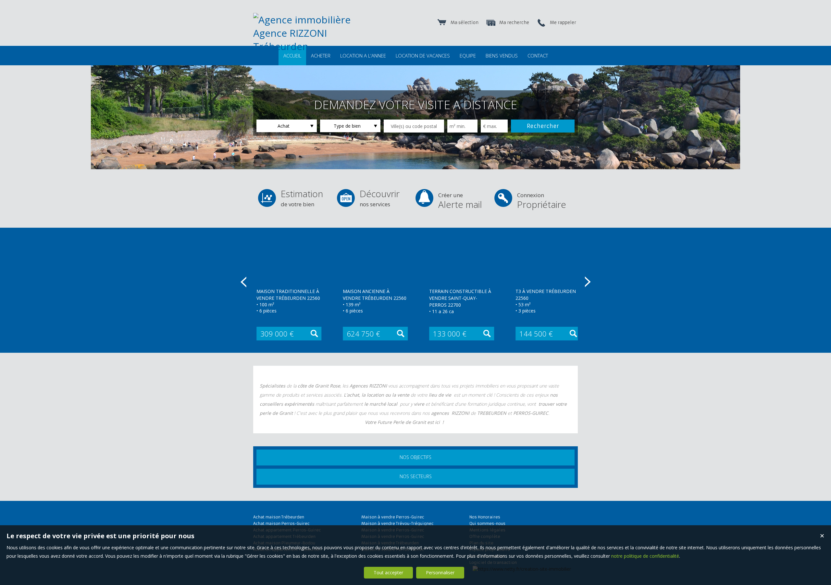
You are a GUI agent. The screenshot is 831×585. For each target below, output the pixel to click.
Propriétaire (541, 200)
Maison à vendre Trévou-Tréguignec (397, 523)
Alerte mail (460, 200)
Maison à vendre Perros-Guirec (392, 517)
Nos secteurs (416, 476)
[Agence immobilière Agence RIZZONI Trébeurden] (318, 46)
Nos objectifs (415, 457)
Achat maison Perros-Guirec (281, 523)
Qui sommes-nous (487, 523)
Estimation (302, 197)
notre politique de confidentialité (645, 556)
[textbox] (414, 126)
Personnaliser (440, 572)
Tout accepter (388, 572)
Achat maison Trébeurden (278, 517)
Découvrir (380, 197)
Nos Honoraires (484, 517)
